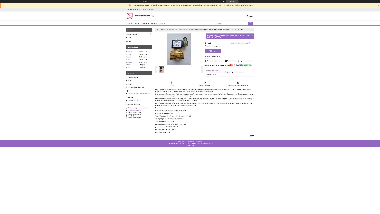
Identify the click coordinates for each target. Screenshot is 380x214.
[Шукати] (250, 23)
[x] (253, 136)
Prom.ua (199, 141)
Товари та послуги (140, 23)
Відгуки (128, 41)
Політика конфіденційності (205, 143)
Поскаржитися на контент (189, 143)
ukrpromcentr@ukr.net (135, 110)
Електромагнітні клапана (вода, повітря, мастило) (178, 29)
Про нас (154, 23)
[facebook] (251, 136)
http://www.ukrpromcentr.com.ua (138, 108)
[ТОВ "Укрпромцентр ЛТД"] (130, 16)
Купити (213, 51)
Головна (130, 23)
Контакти (162, 23)
